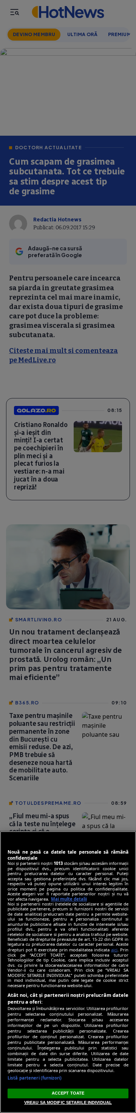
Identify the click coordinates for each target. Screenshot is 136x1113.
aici (114, 949)
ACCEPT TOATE (68, 1093)
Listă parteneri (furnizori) (35, 1078)
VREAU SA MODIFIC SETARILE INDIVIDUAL (68, 1102)
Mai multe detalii (69, 899)
